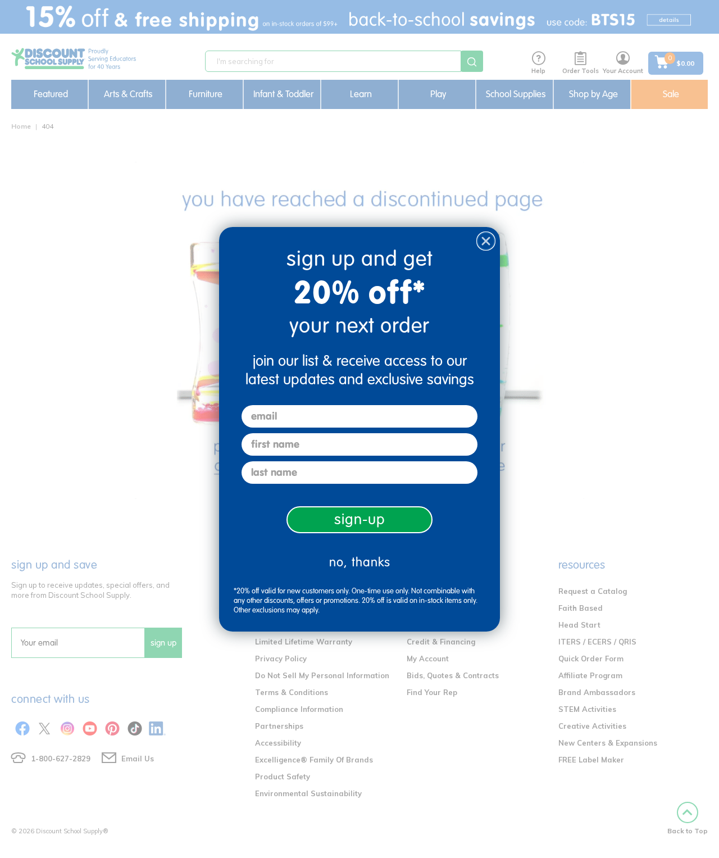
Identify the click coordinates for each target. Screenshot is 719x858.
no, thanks (359, 562)
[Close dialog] (485, 241)
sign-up (359, 519)
